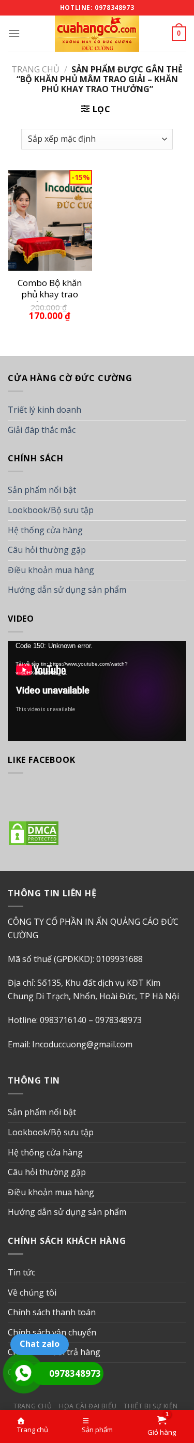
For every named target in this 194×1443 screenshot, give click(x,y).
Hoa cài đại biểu (88, 1406)
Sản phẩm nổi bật (42, 489)
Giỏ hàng (161, 1432)
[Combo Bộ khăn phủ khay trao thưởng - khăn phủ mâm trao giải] (50, 220)
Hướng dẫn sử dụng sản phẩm (67, 589)
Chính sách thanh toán (52, 1312)
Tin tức (21, 1272)
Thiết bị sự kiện (151, 1406)
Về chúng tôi (32, 1292)
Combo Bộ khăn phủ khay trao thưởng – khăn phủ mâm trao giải (50, 289)
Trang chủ (35, 69)
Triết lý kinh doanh (44, 409)
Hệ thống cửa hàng (45, 530)
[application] (97, 691)
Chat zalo (39, 1343)
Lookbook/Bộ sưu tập (51, 510)
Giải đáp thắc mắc (42, 429)
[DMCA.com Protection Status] (33, 832)
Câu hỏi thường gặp (47, 549)
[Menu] (14, 33)
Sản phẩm (97, 1429)
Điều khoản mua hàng (51, 570)
